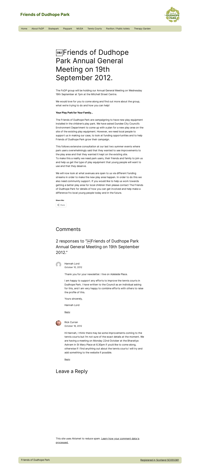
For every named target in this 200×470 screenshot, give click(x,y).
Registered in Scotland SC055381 (159, 460)
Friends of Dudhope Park (35, 459)
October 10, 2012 (73, 267)
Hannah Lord (71, 263)
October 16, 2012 (73, 326)
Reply (67, 312)
